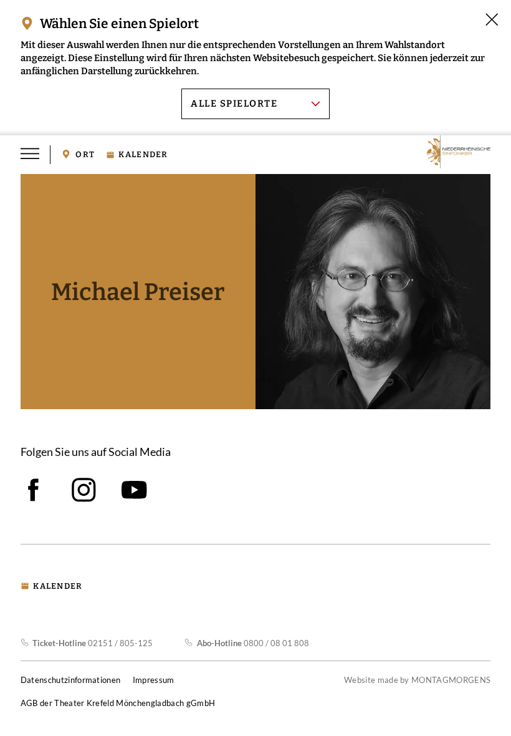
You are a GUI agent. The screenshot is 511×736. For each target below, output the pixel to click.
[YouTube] (134, 490)
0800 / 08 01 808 (252, 643)
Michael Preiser (138, 292)
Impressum (153, 680)
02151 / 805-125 (92, 643)
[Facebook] (33, 490)
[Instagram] (84, 490)
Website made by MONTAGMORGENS (417, 680)
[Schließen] (492, 19)
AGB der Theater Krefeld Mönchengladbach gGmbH (118, 703)
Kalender (143, 154)
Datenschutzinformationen (71, 680)
